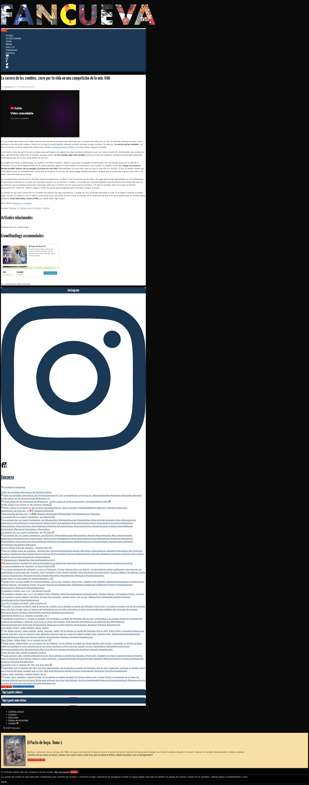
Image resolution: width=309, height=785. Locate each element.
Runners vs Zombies (22, 203)
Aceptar (74, 772)
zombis (46, 208)
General (4, 208)
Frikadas (12, 208)
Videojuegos (11, 50)
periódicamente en (63, 147)
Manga (9, 44)
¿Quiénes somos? (16, 711)
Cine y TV (10, 47)
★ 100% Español (13, 38)
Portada (9, 35)
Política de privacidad (18, 720)
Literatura (10, 52)
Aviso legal (13, 717)
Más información (62, 772)
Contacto (12, 714)
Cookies (12, 723)
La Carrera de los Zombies (29, 208)
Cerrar (4, 781)
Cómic (9, 41)
